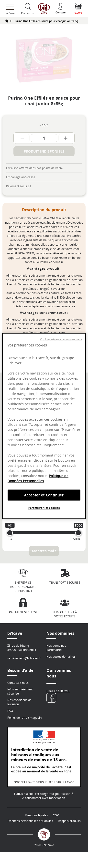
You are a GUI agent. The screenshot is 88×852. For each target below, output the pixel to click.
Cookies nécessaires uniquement (61, 339)
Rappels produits (69, 821)
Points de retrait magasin (24, 717)
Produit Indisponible (44, 151)
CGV (56, 815)
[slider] (10, 533)
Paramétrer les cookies (44, 508)
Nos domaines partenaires (56, 648)
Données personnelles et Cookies (30, 821)
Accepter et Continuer (44, 495)
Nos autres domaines (61, 656)
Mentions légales (36, 815)
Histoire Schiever (58, 691)
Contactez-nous (18, 683)
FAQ (10, 711)
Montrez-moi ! (44, 551)
